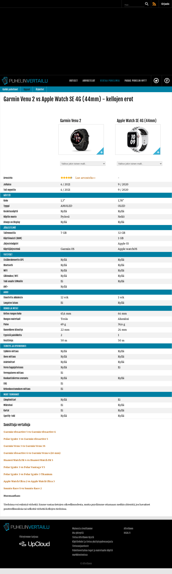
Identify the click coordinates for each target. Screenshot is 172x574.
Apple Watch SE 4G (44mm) (136, 120)
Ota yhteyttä (77, 532)
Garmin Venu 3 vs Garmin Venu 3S (24, 446)
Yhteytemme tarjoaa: (28, 536)
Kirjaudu (165, 4)
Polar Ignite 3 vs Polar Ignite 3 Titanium (28, 474)
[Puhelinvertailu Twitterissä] (156, 80)
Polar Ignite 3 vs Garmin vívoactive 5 (26, 438)
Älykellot (40, 89)
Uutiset (73, 80)
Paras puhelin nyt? (136, 80)
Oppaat (27, 89)
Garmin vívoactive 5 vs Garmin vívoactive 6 (30, 431)
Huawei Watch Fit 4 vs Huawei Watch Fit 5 (28, 460)
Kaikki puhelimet (10, 89)
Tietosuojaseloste (80, 546)
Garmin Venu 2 (70, 120)
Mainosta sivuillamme (82, 528)
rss (154, 4)
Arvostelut (89, 80)
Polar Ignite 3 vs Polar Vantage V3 (24, 467)
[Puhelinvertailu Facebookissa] (167, 80)
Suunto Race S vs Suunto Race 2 (23, 488)
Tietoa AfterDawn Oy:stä (83, 537)
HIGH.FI (127, 532)
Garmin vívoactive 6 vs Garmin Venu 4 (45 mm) (32, 453)
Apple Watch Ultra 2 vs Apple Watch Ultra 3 (29, 481)
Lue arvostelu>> (85, 177)
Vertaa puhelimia (110, 80)
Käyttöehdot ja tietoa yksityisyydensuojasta (92, 541)
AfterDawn (128, 528)
